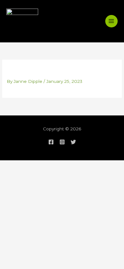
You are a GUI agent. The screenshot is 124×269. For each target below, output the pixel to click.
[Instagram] (62, 142)
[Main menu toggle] (111, 21)
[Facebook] (51, 142)
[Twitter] (73, 142)
